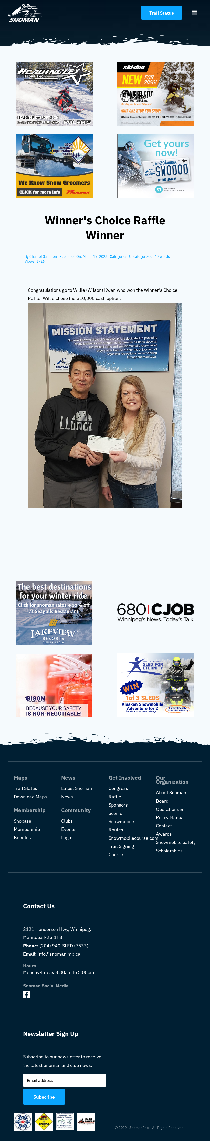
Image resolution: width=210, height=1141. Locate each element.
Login (66, 838)
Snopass (22, 821)
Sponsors (118, 805)
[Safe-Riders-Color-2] (86, 1115)
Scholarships (169, 851)
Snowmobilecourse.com (134, 838)
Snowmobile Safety (176, 842)
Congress (118, 788)
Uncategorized (140, 256)
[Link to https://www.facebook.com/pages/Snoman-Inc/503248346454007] (63, 994)
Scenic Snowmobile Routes (121, 821)
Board (162, 801)
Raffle (115, 797)
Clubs (67, 821)
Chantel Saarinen (43, 256)
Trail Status (25, 788)
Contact (164, 826)
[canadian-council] (23, 1115)
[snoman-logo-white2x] (25, 6)
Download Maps (30, 797)
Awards (164, 834)
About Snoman (171, 793)
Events (68, 829)
